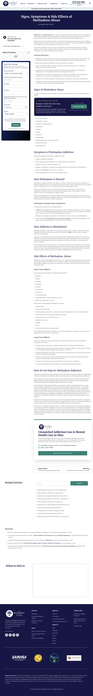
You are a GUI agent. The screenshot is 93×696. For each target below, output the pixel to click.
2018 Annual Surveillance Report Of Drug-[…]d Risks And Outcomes (42, 543)
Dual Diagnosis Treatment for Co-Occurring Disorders (52, 490)
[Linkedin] (17, 635)
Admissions (53, 3)
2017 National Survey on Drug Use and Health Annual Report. (59, 546)
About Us (64, 3)
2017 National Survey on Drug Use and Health (57, 218)
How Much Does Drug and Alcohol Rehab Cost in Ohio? (52, 496)
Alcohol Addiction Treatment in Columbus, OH (50, 502)
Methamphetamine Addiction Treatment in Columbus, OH (53, 516)
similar (70, 232)
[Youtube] (13, 635)
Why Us (23, 3)
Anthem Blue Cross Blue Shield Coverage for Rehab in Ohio (53, 504)
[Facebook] (6, 635)
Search (79, 483)
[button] (28, 52)
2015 (38, 210)
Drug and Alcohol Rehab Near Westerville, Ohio (50, 513)
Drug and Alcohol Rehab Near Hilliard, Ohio (49, 507)
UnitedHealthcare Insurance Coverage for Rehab (50, 510)
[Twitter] (10, 635)
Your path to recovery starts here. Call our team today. (46, 8)
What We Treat (42, 3)
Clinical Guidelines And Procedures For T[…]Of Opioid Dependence (51, 535)
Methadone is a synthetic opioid (43, 35)
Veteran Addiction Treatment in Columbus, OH (50, 493)
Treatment (30, 3)
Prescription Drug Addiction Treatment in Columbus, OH (52, 499)
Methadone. (49, 540)
